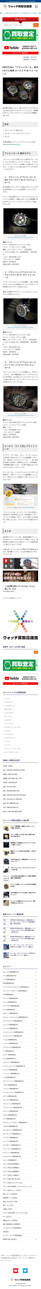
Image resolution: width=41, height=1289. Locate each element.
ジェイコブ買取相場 (10, 1028)
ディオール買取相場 (10, 1070)
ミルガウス (7, 720)
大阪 (14, 795)
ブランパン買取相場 (10, 1111)
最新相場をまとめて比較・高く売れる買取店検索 (25, 1)
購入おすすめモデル (10, 1201)
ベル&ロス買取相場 (10, 1126)
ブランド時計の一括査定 (11, 1175)
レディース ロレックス (11, 752)
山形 (20, 770)
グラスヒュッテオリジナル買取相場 (15, 1017)
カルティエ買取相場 (10, 1013)
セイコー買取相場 (9, 1054)
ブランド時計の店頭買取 (11, 1164)
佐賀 (11, 807)
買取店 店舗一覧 (10, 1239)
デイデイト (7, 741)
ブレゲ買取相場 (9, 1118)
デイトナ (7, 698)
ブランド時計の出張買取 (11, 1167)
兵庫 (17, 795)
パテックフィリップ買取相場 (13, 1081)
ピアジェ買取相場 (10, 1096)
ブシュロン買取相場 (10, 1100)
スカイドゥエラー (9, 738)
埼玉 (17, 778)
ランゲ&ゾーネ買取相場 (11, 1145)
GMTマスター (8, 709)
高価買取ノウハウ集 (10, 1198)
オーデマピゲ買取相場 (11, 1006)
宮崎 (12, 811)
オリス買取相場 (9, 1009)
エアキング (7, 730)
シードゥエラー (9, 712)
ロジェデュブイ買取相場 (12, 1156)
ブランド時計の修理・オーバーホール (15, 1213)
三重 (17, 791)
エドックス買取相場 (10, 998)
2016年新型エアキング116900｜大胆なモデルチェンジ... (23, 893)
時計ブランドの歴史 (10, 1194)
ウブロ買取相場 (9, 979)
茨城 (9, 774)
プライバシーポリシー (30, 1255)
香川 (8, 803)
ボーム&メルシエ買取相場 (12, 1130)
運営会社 (31, 1258)
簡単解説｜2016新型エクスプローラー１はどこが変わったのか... (23, 843)
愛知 (14, 791)
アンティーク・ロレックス (12, 748)
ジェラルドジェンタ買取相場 (13, 1032)
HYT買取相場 (8, 994)
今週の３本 (7, 1209)
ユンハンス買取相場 (10, 1141)
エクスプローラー (9, 705)
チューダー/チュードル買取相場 (14, 1066)
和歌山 (24, 795)
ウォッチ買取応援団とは (14, 1255)
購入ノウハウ (8, 1205)
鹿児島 (16, 811)
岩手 (11, 770)
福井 (14, 786)
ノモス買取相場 (9, 1077)
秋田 (17, 770)
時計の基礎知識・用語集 (11, 1224)
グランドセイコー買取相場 (12, 1021)
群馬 (15, 774)
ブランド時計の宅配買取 (11, 1171)
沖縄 (20, 811)
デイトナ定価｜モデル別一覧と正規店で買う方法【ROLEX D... (23, 835)
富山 (8, 786)
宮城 (14, 770)
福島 (23, 770)
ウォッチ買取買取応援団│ (11, 1)
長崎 (14, 807)
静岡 (8, 791)
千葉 (20, 778)
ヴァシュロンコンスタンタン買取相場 (16, 987)
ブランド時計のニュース (12, 598)
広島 (8, 799)
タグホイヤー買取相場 (11, 1062)
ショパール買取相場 (10, 1043)
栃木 (12, 774)
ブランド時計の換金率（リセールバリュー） (17, 1186)
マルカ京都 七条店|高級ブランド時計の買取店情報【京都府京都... (23, 877)
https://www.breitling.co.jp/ (11, 144)
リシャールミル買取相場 (12, 1149)
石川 (11, 786)
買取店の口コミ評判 (10, 1220)
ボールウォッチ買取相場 (12, 1134)
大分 (17, 807)
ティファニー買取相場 (11, 1073)
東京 (9, 778)
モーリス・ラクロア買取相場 (12, 1235)
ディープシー (8, 716)
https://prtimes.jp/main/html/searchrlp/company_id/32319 (21, 237)
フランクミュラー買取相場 (12, 1107)
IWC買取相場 (8, 983)
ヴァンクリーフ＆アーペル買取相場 (15, 991)
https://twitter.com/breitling (28, 507)
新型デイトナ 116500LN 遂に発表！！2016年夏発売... (23, 852)
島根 (20, 799)
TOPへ (3, 1255)
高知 (17, 803)
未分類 (6, 1231)
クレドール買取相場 (10, 1024)
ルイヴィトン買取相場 (11, 1152)
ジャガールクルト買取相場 (12, 1036)
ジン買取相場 (8, 1051)
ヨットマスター (9, 734)
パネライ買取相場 (10, 1085)
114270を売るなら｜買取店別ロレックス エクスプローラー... (23, 860)
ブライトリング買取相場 (12, 1103)
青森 (8, 770)
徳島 (14, 803)
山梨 (9, 782)
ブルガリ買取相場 (10, 1115)
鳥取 (17, 799)
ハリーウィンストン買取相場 (13, 1092)
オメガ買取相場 (9, 975)
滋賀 (8, 795)
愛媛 (11, 803)
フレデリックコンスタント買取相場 (15, 1122)
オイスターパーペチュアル (12, 727)
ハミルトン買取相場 (10, 1088)
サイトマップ (23, 1258)
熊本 (9, 811)
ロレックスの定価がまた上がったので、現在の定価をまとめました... (23, 902)
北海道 (10, 766)
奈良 (20, 795)
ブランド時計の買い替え (11, 1179)
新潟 (15, 782)
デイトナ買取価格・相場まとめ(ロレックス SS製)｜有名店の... (23, 827)
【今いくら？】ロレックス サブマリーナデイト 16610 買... (23, 868)
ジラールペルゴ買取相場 (12, 1047)
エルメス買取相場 (10, 1002)
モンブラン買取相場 (10, 1137)
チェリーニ (7, 745)
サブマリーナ (8, 702)
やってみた (7, 1216)
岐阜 (11, 791)
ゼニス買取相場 (9, 1058)
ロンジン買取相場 (10, 1160)
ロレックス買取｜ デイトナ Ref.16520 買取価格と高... (23, 885)
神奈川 (13, 778)
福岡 (8, 807)
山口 (14, 799)
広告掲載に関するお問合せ (9, 1258)
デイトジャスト (9, 723)
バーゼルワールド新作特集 (12, 1228)
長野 (12, 782)
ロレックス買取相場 (11, 972)
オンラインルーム (6, 1260)
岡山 (11, 799)
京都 (11, 795)
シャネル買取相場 (10, 1039)
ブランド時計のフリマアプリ (12, 1183)
